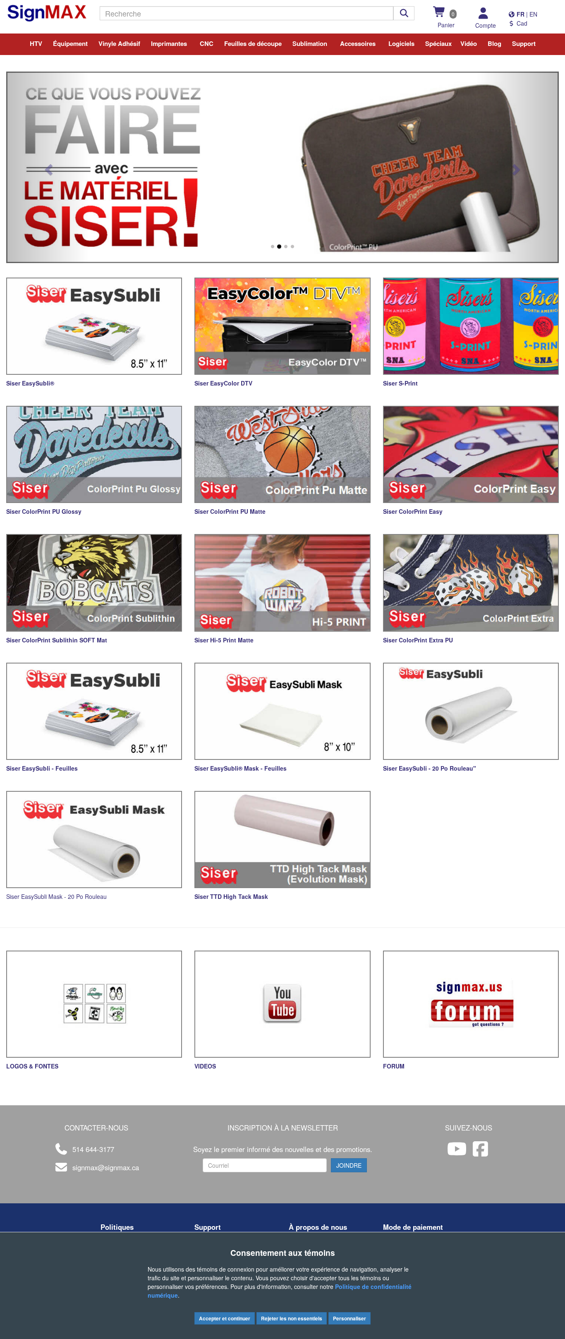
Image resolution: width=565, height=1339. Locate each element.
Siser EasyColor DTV (223, 383)
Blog (494, 43)
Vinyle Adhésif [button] (119, 43)
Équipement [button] (70, 43)
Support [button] (524, 43)
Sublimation (309, 43)
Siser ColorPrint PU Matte (230, 511)
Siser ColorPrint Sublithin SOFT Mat (56, 640)
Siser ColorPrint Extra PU (418, 640)
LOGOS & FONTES (32, 1066)
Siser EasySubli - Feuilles (42, 768)
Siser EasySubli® (30, 383)
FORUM (394, 1066)
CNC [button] (206, 43)
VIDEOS (205, 1066)
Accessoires (358, 43)
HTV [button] (36, 43)
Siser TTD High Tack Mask (231, 896)
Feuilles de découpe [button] (253, 43)
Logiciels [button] (401, 43)
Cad (521, 23)
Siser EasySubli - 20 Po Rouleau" (429, 768)
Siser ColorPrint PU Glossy (43, 511)
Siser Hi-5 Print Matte (224, 640)
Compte (485, 25)
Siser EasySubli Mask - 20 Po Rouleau (56, 896)
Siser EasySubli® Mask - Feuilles (240, 768)
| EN (526, 14)
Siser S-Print (400, 383)
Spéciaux (438, 43)
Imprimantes (169, 43)
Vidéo (468, 43)
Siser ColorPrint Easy (413, 511)
